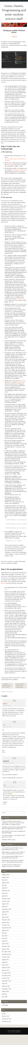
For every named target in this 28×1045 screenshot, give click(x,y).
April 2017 (4, 888)
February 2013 (6, 946)
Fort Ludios (18, 382)
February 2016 (6, 898)
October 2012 (6, 957)
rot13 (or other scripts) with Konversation (20, 686)
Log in (3, 1013)
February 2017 (6, 890)
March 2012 (5, 965)
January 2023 (5, 874)
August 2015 (5, 904)
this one (3, 583)
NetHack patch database (19, 170)
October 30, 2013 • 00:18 (9, 787)
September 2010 (6, 989)
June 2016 (4, 893)
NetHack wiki (10, 164)
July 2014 (4, 914)
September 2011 (6, 981)
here (21, 204)
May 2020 (4, 880)
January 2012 (5, 970)
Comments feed (6, 1018)
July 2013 (4, 933)
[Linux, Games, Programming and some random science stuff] (14, 25)
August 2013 (5, 930)
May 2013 (4, 938)
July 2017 (4, 885)
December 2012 (6, 951)
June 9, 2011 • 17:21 (7, 705)
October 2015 (6, 901)
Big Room (9, 382)
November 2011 (6, 975)
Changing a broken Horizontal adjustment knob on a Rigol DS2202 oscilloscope (14, 827)
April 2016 (4, 896)
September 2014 (6, 909)
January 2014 (5, 922)
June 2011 (4, 983)
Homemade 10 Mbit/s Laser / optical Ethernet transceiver (13, 848)
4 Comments (14, 36)
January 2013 (5, 949)
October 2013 (6, 925)
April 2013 (4, 941)
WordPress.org (6, 1021)
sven (4, 724)
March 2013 (5, 943)
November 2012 (6, 954)
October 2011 (5, 978)
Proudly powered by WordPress (14, 1030)
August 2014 (5, 911)
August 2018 (5, 882)
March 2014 (5, 917)
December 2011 (6, 973)
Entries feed (5, 1016)
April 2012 (4, 962)
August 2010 (5, 991)
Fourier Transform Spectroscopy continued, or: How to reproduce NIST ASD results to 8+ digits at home (13, 822)
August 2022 (5, 877)
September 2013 (6, 927)
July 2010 (4, 994)
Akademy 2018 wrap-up (8, 839)
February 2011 (6, 986)
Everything (9, 691)
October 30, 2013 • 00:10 (8, 763)
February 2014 (6, 919)
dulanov (5, 703)
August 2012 (5, 959)
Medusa (23, 380)
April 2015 (4, 906)
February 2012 (6, 967)
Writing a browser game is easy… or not (7, 686)
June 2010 (4, 996)
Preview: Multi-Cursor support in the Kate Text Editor (11, 865)
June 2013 (4, 935)
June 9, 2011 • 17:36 (7, 726)
